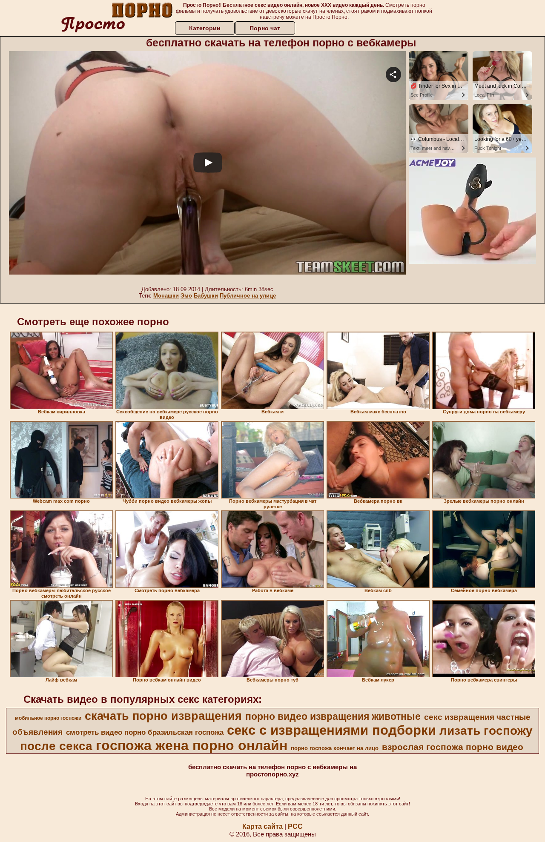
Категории (205, 28)
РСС (295, 826)
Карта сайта (262, 826)
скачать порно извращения (163, 716)
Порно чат (265, 28)
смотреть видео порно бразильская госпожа (145, 732)
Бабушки (206, 295)
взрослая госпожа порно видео (452, 747)
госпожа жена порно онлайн (191, 745)
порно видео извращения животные (333, 716)
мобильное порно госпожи (48, 718)
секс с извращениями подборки (331, 730)
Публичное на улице (248, 295)
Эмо (186, 295)
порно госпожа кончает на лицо (335, 748)
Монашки (166, 295)
